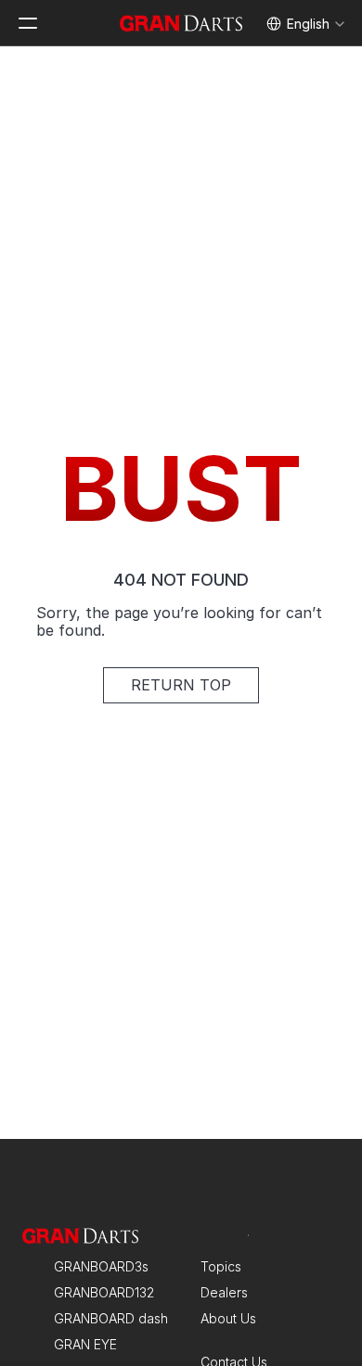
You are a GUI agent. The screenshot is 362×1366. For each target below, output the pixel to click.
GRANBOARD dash (111, 1318)
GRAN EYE (85, 1344)
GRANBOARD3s (101, 1266)
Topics (220, 1266)
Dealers (224, 1292)
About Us (228, 1318)
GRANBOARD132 (104, 1292)
